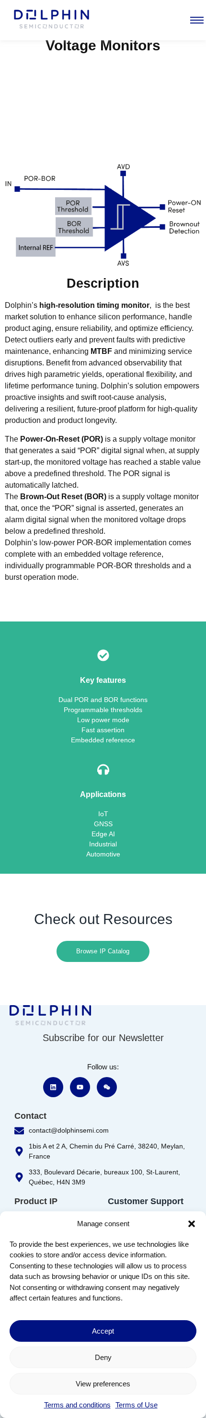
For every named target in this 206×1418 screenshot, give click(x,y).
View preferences (103, 1384)
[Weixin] (107, 1087)
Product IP (35, 1201)
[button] (191, 1224)
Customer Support (145, 1201)
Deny (103, 1357)
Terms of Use (136, 1405)
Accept (103, 1331)
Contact (30, 1116)
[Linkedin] (53, 1087)
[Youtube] (80, 1087)
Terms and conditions (77, 1405)
